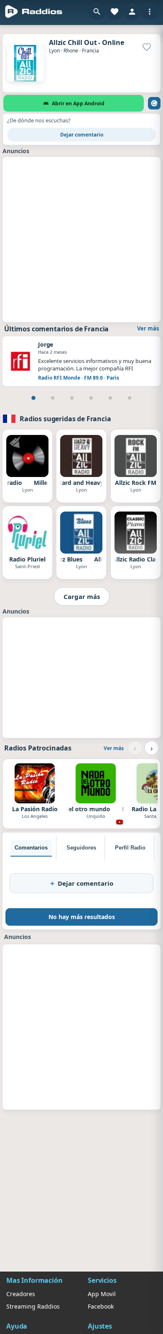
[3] (72, 398)
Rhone (71, 50)
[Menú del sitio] (149, 11)
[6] (129, 398)
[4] (91, 398)
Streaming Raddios (33, 1306)
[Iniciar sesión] (132, 11)
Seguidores (81, 848)
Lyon (54, 50)
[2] (52, 398)
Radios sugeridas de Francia (65, 418)
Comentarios (31, 848)
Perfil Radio (130, 848)
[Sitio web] (154, 103)
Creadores (20, 1294)
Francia (90, 50)
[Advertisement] (81, 238)
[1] (33, 398)
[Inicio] (34, 11)
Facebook (101, 1306)
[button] (97, 11)
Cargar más (82, 596)
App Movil (102, 1294)
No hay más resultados (81, 917)
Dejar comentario (81, 134)
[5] (110, 398)
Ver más (148, 328)
